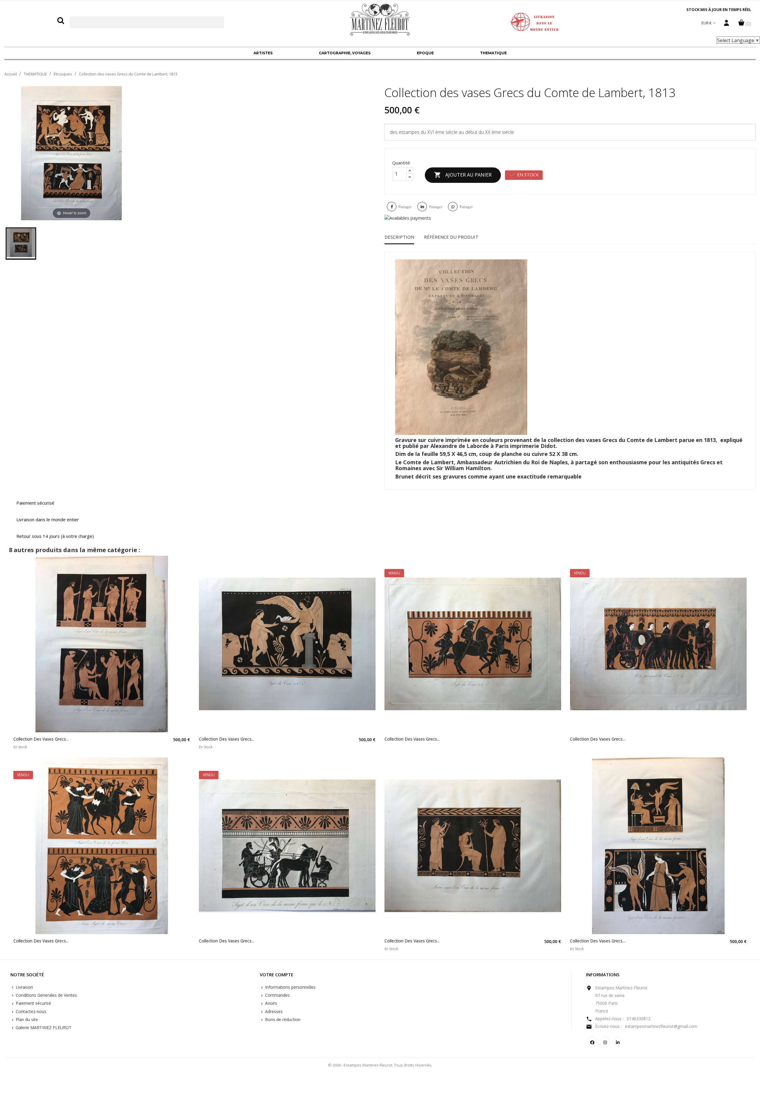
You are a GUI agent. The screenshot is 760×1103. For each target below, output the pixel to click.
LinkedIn (618, 1042)
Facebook (592, 1042)
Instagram (605, 1042)
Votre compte (276, 974)
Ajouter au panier (463, 174)
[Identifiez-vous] (726, 24)
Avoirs (270, 1003)
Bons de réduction (282, 1019)
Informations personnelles (290, 987)
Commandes (277, 995)
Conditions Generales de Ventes (46, 995)
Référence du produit (451, 237)
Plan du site (26, 1019)
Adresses (273, 1011)
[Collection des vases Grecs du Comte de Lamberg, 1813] (21, 243)
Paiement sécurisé (33, 1003)
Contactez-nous (30, 1011)
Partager (404, 207)
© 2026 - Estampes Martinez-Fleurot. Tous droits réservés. (380, 1065)
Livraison (24, 987)
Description (399, 237)
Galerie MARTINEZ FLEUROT (43, 1027)
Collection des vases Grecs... (41, 739)
